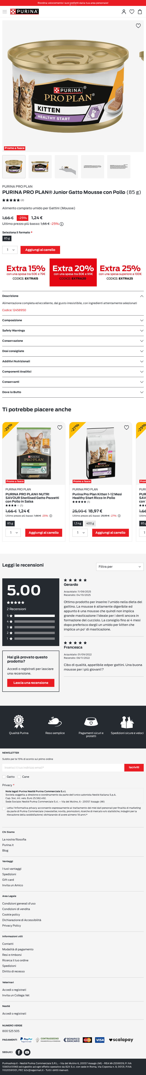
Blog (5, 850)
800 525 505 (10, 1031)
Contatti (7, 943)
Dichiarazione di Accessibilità (21, 920)
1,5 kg (77, 523)
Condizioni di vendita (16, 909)
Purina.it (8, 845)
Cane (25, 776)
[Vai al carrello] (140, 12)
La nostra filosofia (14, 839)
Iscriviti (134, 767)
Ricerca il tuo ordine (15, 960)
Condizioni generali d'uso (19, 903)
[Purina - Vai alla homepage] (24, 12)
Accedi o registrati (14, 989)
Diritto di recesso (13, 971)
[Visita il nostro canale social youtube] (27, 1052)
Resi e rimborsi (12, 954)
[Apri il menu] (6, 12)
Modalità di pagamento (17, 949)
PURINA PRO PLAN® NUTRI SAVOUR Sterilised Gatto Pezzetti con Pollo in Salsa (32, 498)
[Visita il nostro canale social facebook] (19, 1052)
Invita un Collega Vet (15, 995)
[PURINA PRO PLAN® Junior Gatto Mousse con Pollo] (68, 86)
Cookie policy (11, 914)
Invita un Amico (12, 885)
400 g (90, 523)
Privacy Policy (11, 925)
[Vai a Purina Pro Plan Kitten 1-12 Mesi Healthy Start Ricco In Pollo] (100, 453)
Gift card (8, 879)
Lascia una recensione (30, 682)
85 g (7, 238)
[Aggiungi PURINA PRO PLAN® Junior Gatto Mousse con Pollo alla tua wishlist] (138, 25)
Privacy (7, 785)
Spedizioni (9, 874)
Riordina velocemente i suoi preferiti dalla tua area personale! (73, 3)
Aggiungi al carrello (40, 249)
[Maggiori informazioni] (61, 224)
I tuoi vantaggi (11, 868)
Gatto (11, 776)
